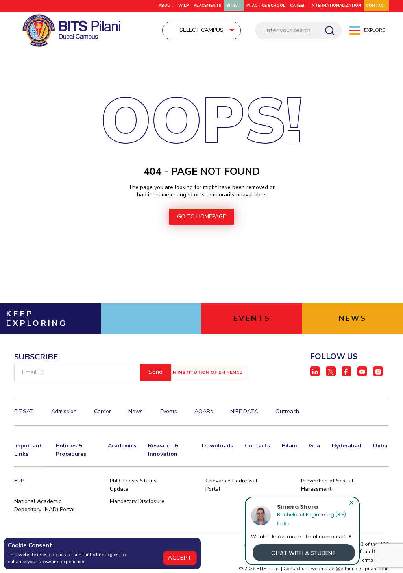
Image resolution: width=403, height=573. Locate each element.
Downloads (217, 445)
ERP (19, 480)
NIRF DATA (244, 411)
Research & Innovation (163, 450)
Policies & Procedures (71, 450)
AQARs (203, 411)
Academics (122, 445)
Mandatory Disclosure (137, 501)
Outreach (287, 411)
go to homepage (201, 216)
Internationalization (336, 5)
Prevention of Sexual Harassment (327, 485)
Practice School (265, 5)
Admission (64, 411)
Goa (314, 445)
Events (168, 411)
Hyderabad (346, 445)
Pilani (289, 445)
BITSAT (234, 5)
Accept (180, 558)
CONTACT (376, 5)
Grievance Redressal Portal (231, 485)
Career (298, 5)
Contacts (257, 445)
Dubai (381, 445)
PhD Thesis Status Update (133, 485)
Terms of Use (374, 560)
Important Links (28, 450)
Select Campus (201, 30)
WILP (183, 5)
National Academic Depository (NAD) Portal (44, 505)
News (135, 411)
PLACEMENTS (208, 5)
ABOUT (166, 5)
